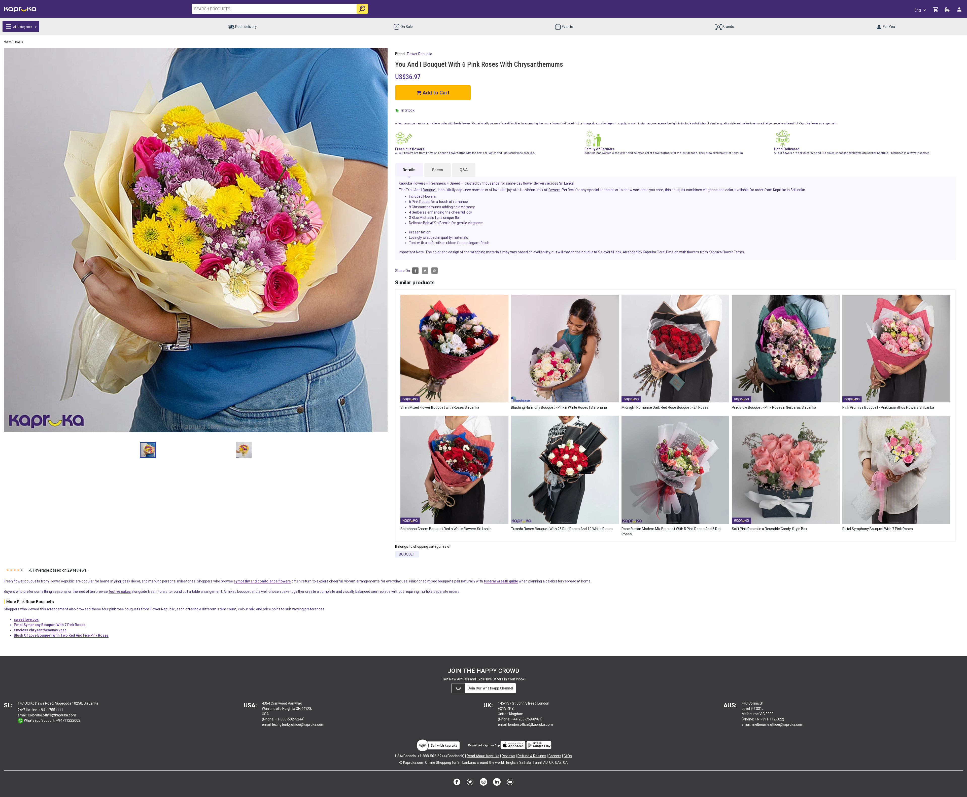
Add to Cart (435, 93)
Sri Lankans (466, 762)
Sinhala (525, 762)
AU (545, 762)
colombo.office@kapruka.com (52, 715)
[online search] (362, 9)
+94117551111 (51, 710)
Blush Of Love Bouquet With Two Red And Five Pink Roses (61, 635)
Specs (437, 169)
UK (551, 762)
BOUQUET (407, 554)
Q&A (464, 169)
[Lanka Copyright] (400, 762)
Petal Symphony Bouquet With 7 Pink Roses (49, 625)
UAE (558, 762)
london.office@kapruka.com (530, 724)
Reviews (508, 756)
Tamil (537, 762)
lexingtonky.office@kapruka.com (298, 724)
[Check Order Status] (947, 11)
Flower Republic (419, 54)
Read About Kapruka (483, 756)
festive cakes (120, 592)
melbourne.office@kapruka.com (777, 724)
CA (565, 762)
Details (409, 169)
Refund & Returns (531, 756)
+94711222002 (68, 720)
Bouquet (430, 190)
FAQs (568, 756)
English (512, 762)
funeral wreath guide (501, 581)
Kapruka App (491, 745)
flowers (554, 190)
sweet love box (26, 619)
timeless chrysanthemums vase (40, 630)
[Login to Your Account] (959, 11)
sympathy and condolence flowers (262, 581)
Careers (554, 756)
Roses (424, 202)
